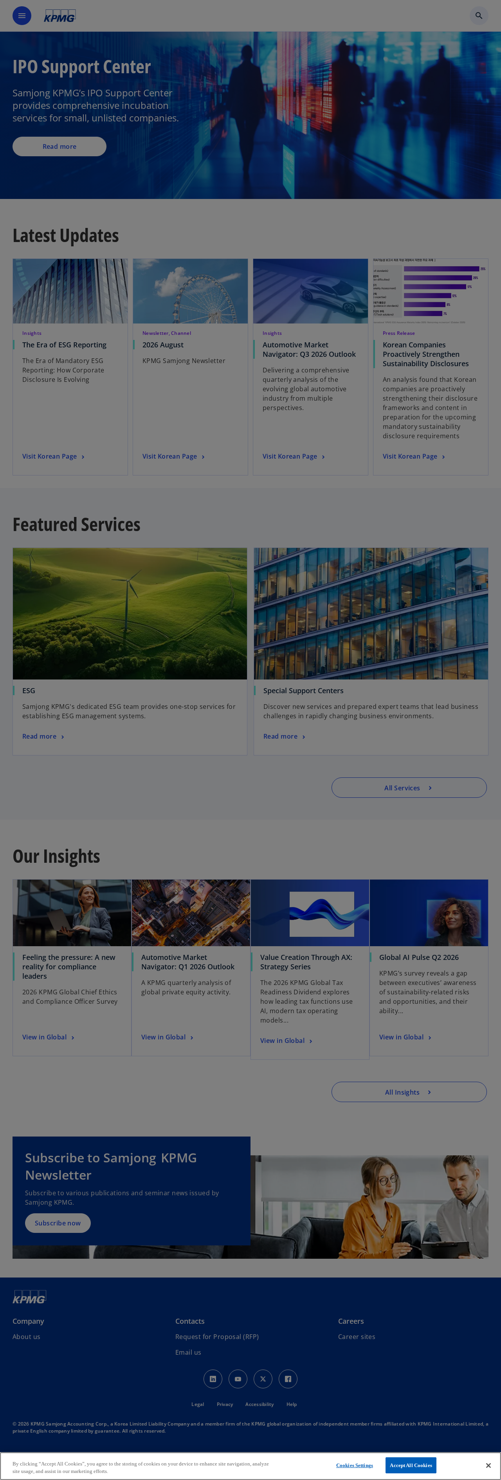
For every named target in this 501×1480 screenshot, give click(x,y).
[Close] (488, 1465)
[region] (250, 1466)
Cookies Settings (354, 1465)
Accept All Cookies (411, 1465)
